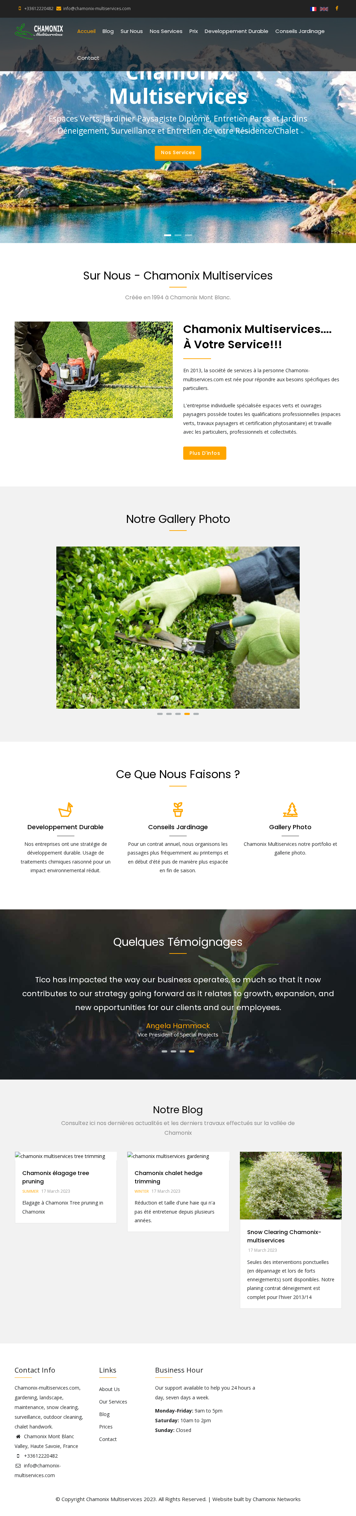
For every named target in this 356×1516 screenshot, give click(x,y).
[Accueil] (39, 31)
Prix (193, 31)
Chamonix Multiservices (114, 1499)
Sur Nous (132, 31)
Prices (106, 1426)
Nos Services (166, 31)
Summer (19, 1191)
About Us (109, 1389)
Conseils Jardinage (300, 31)
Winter (131, 1191)
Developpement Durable (236, 31)
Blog (108, 31)
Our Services (113, 1401)
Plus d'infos (204, 453)
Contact (88, 57)
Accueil (86, 31)
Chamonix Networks (277, 1499)
